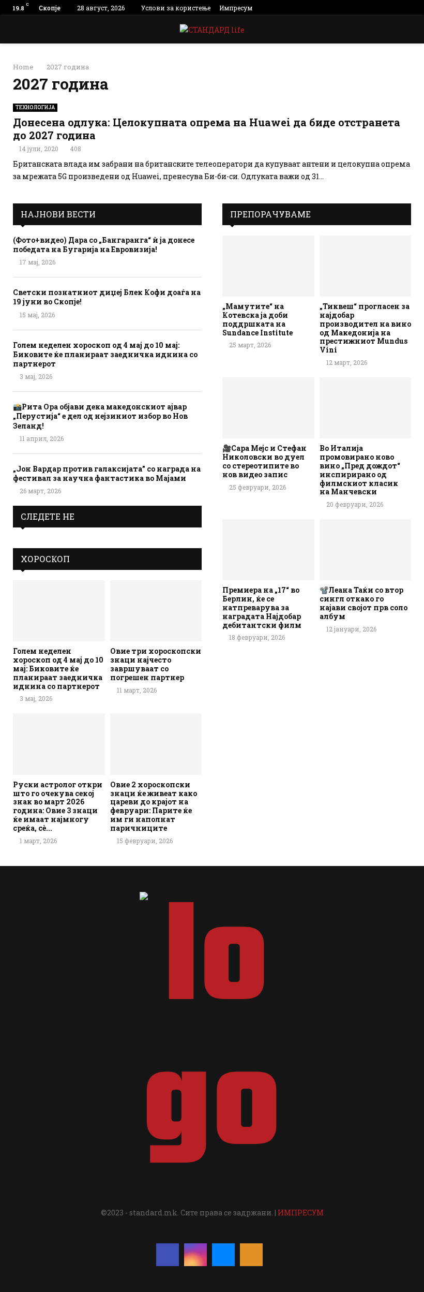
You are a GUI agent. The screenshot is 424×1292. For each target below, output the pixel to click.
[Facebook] (167, 1254)
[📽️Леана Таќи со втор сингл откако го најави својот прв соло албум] (366, 549)
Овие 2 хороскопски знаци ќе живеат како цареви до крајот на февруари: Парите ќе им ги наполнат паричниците (153, 806)
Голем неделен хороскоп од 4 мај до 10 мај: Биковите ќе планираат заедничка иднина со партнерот (105, 354)
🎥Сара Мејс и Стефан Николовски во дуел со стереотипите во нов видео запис (264, 461)
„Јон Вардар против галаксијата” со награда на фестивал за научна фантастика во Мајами (107, 473)
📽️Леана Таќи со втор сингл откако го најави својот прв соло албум (363, 603)
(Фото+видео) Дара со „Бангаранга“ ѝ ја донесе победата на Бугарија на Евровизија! (103, 244)
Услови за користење (175, 8)
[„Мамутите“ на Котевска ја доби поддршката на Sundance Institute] (268, 266)
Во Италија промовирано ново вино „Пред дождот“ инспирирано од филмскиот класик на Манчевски (360, 469)
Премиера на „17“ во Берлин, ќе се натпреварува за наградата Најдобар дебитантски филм (261, 607)
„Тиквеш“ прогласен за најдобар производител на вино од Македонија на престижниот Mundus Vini (365, 328)
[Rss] (251, 1254)
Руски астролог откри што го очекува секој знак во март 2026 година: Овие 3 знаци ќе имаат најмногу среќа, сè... (57, 806)
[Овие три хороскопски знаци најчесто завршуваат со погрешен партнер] (156, 610)
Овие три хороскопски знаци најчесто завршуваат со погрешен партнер (155, 664)
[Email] (223, 1254)
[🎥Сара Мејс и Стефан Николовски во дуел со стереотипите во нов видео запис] (268, 407)
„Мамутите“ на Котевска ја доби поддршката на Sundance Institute (257, 319)
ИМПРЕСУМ (301, 1212)
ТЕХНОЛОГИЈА (35, 107)
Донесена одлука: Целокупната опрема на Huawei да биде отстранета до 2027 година (206, 128)
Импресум (235, 8)
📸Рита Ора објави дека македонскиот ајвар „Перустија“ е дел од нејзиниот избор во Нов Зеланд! (100, 416)
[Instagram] (195, 1254)
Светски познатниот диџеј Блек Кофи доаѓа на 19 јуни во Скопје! (107, 296)
